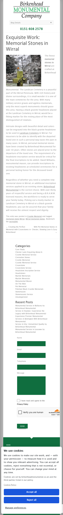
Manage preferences (15, 508)
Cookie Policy (10, 485)
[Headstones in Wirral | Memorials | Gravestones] (31, 18)
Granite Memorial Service (25, 263)
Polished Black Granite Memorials (29, 289)
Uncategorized (21, 297)
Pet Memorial (20, 286)
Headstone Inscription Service (27, 271)
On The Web (20, 284)
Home (8, 445)
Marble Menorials (22, 278)
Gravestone (20, 265)
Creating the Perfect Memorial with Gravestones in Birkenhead (18, 229)
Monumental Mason (23, 281)
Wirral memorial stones (35, 219)
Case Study (20, 249)
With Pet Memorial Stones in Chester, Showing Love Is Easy (44, 229)
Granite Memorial (34, 216)
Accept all (31, 492)
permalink (13, 222)
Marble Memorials (22, 276)
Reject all (31, 500)
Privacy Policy (22, 404)
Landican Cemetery (29, 133)
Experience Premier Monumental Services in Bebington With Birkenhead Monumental (31, 318)
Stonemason (20, 292)
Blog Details (16, 23)
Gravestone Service (23, 268)
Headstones (20, 273)
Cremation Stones (22, 257)
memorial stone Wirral (15, 219)
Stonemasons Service (24, 294)
